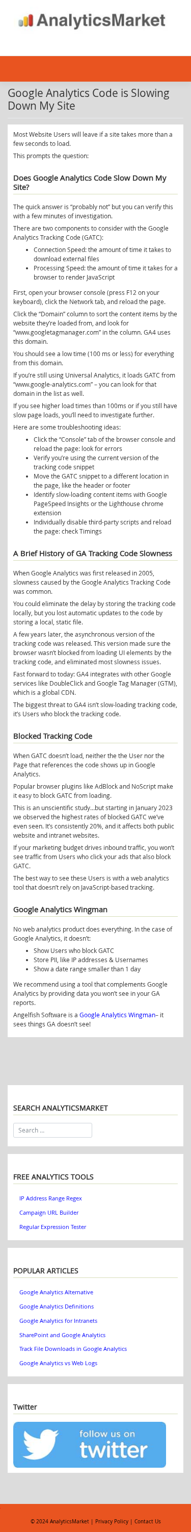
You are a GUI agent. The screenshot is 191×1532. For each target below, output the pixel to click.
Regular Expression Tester (52, 1226)
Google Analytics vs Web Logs (58, 1363)
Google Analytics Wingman (117, 1015)
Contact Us (147, 1521)
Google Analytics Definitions (56, 1306)
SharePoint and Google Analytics (62, 1335)
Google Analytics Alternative (56, 1292)
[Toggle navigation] (25, 44)
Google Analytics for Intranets (58, 1320)
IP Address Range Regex (50, 1198)
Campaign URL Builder (48, 1212)
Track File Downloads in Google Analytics (73, 1348)
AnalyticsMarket (69, 1521)
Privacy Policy (111, 1521)
